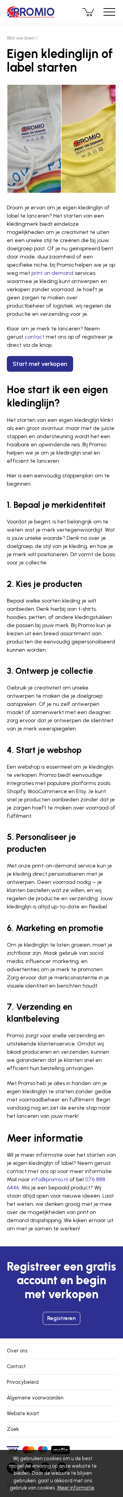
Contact (16, 1366)
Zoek (13, 1429)
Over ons (17, 1351)
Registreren (61, 1318)
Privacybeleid (23, 1382)
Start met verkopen (40, 364)
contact (34, 337)
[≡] (109, 12)
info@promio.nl (49, 1179)
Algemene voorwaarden (35, 1398)
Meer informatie (75, 1488)
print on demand (52, 273)
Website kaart (23, 1413)
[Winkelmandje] (89, 12)
